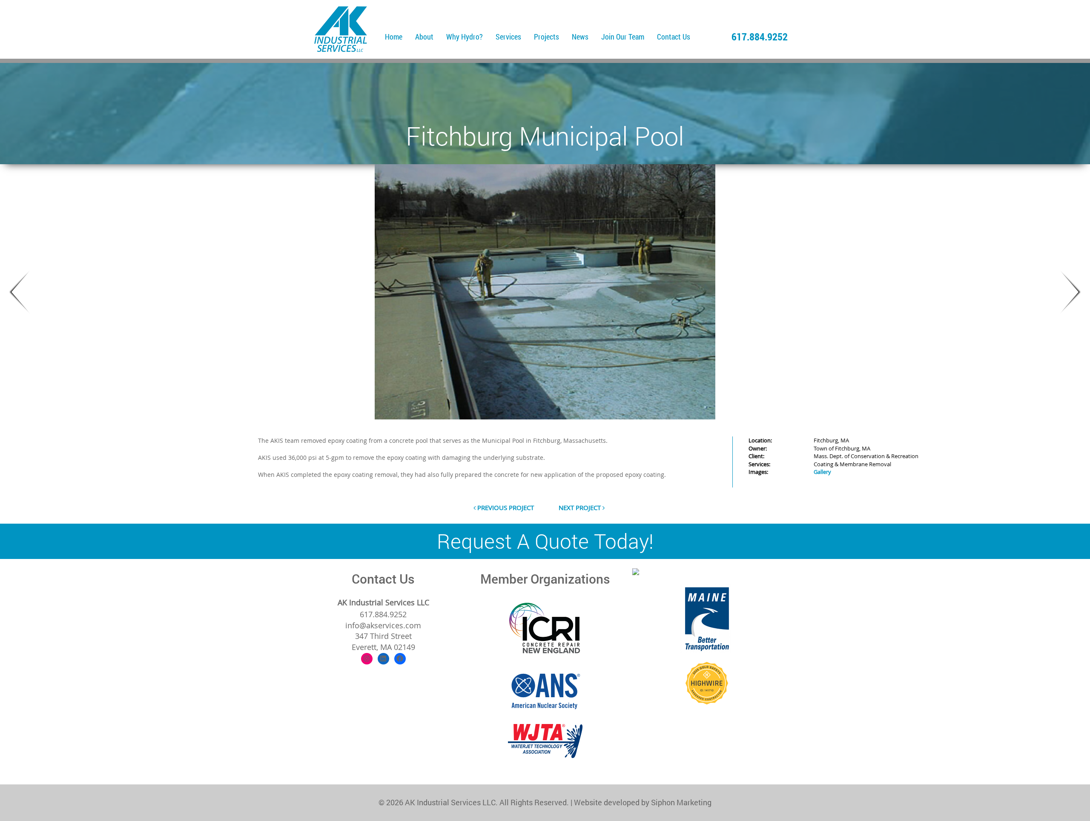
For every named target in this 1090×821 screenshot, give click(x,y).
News (580, 36)
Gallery (822, 472)
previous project (505, 507)
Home (393, 36)
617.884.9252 (759, 36)
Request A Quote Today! (545, 540)
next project (580, 507)
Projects (546, 36)
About (424, 36)
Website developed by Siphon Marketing (642, 802)
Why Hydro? (464, 36)
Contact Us (673, 36)
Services (508, 36)
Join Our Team (622, 36)
